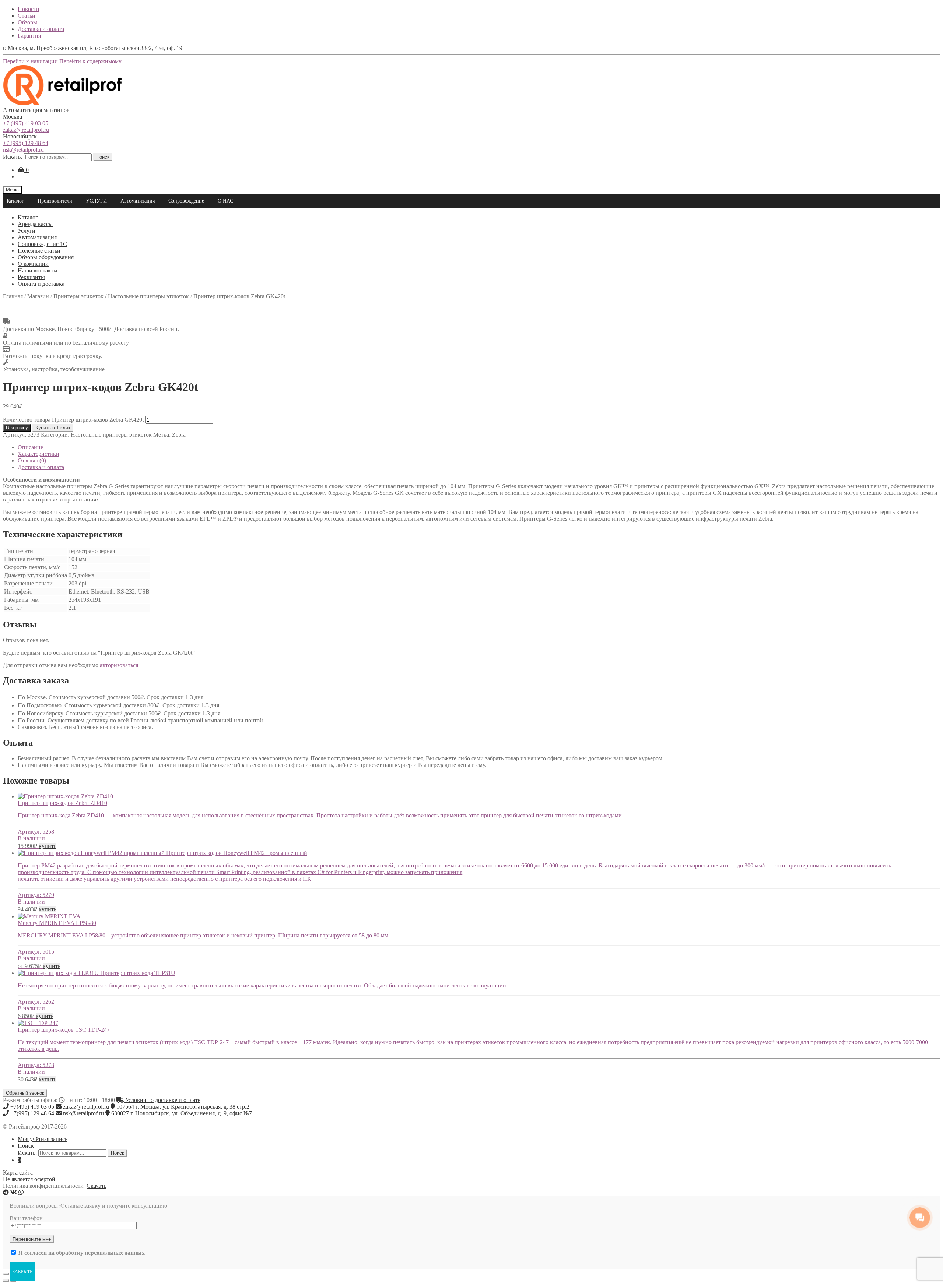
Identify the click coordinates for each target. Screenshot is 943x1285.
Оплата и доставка (41, 284)
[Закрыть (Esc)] (6, 1274)
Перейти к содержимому (90, 61)
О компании (33, 264)
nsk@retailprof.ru (23, 150)
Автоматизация (137, 201)
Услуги (26, 231)
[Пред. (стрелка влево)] (6, 1280)
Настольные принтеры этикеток (111, 435)
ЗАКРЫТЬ (22, 1271)
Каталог (15, 201)
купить (47, 846)
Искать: (12, 157)
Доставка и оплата (41, 29)
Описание (30, 447)
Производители (55, 201)
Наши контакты (37, 270)
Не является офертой (29, 1179)
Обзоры (27, 22)
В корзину (17, 427)
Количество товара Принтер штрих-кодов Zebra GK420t (73, 419)
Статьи (26, 16)
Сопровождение (186, 201)
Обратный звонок (25, 1093)
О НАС (225, 201)
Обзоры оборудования (46, 257)
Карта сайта (18, 1172)
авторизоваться (119, 665)
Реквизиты (31, 277)
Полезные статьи (39, 250)
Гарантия (29, 35)
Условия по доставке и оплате (162, 1100)
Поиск (102, 157)
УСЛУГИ (96, 201)
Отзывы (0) (32, 460)
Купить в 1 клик (52, 427)
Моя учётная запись (42, 1139)
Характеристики (38, 454)
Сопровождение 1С (42, 244)
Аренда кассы (35, 224)
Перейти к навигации (30, 61)
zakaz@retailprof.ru (26, 130)
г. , (182, 1106)
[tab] (479, 447)
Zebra (179, 435)
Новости (28, 9)
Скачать (96, 1186)
